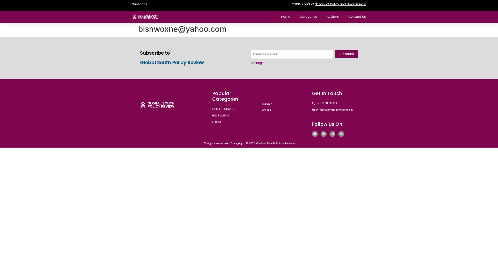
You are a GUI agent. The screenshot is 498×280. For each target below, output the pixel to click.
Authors (333, 16)
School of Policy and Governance (340, 4)
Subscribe (139, 4)
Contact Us (357, 16)
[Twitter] (324, 134)
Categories (308, 16)
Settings (257, 63)
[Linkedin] (341, 134)
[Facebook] (315, 134)
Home (285, 16)
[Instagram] (332, 134)
